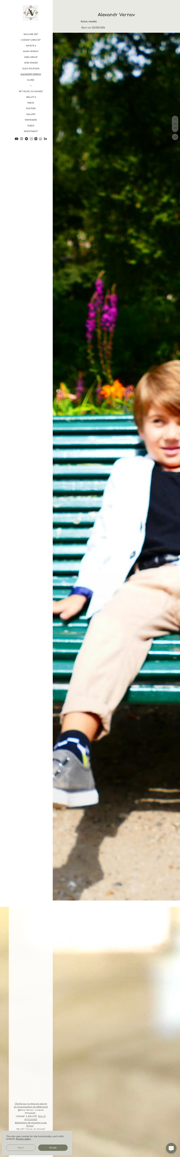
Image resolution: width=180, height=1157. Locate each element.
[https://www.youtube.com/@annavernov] (16, 139)
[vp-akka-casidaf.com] (30, 13)
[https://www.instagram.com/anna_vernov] (21, 139)
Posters (31, 108)
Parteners (31, 120)
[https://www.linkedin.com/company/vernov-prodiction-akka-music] (45, 139)
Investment (31, 131)
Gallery (31, 114)
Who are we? (31, 34)
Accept (53, 1147)
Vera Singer (31, 63)
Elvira (30, 80)
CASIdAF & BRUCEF (31, 40)
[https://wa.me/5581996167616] (40, 139)
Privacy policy (23, 1139)
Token (30, 126)
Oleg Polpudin (30, 69)
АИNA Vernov (30, 51)
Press (30, 103)
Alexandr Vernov (31, 74)
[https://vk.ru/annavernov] (35, 139)
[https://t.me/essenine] (26, 139)
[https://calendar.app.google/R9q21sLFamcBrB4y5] (31, 139)
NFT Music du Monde (31, 91)
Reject (21, 1147)
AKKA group (30, 57)
